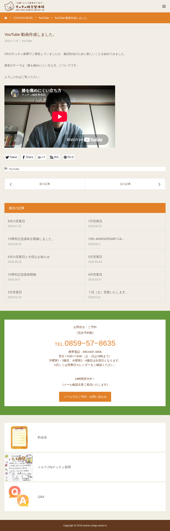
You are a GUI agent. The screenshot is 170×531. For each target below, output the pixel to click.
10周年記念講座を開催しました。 (31, 239)
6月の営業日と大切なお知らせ (29, 257)
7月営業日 (95, 221)
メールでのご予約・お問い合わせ (85, 397)
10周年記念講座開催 (22, 274)
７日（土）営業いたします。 (108, 292)
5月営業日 (95, 257)
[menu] (164, 6)
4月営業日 (95, 274)
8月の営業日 (16, 221)
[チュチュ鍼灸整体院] (24, 6)
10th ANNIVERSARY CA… (106, 239)
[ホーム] (6, 18)
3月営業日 (15, 292)
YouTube (27, 41)
